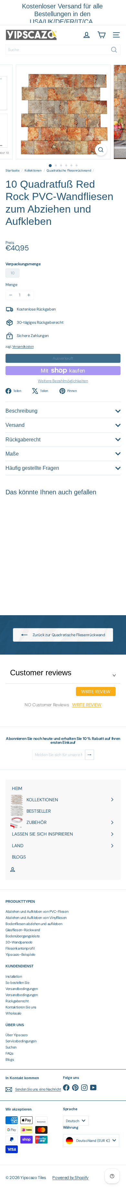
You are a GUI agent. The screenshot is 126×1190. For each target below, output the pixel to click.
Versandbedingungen (21, 988)
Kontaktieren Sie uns (21, 1007)
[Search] (114, 50)
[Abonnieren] (89, 755)
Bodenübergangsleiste (22, 936)
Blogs (9, 1059)
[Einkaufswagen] (101, 35)
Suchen (10, 1047)
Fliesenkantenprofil (19, 948)
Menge (11, 285)
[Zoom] (101, 150)
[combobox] (63, 50)
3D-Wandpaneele (18, 942)
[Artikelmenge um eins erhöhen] (29, 295)
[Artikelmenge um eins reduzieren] (10, 295)
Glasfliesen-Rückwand (22, 930)
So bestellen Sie (17, 982)
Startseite (12, 170)
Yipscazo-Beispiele (20, 954)
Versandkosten (23, 346)
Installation (13, 976)
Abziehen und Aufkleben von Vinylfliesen (36, 917)
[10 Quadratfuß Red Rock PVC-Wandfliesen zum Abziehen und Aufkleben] (46, 551)
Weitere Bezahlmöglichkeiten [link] (63, 381)
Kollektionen (33, 170)
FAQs (9, 1053)
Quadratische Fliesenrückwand (69, 170)
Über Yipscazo (16, 1035)
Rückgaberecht (16, 1001)
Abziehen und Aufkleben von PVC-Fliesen (36, 911)
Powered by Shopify (70, 1177)
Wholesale (13, 1013)
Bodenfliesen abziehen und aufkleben (33, 923)
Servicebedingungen (21, 1041)
